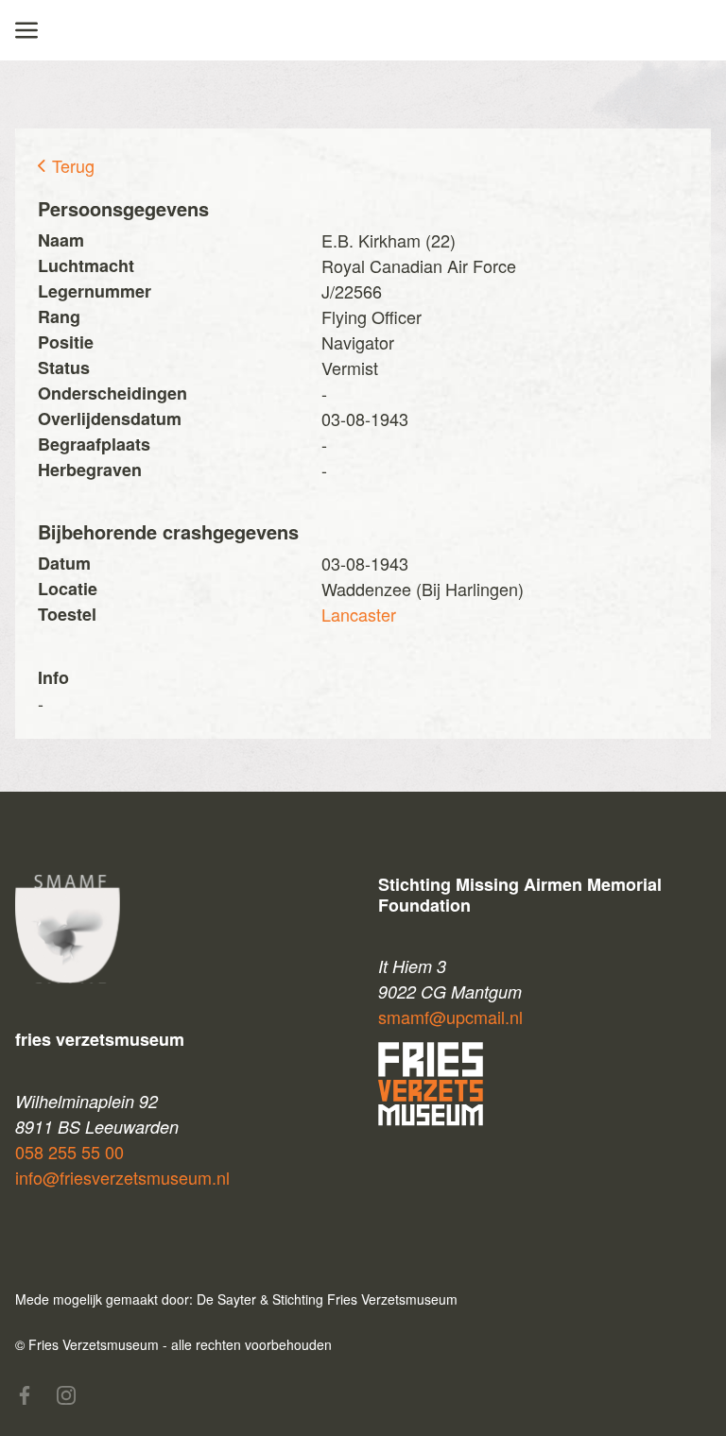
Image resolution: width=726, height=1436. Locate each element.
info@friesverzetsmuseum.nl (122, 1177)
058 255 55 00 (69, 1151)
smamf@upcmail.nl (450, 1016)
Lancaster (358, 614)
